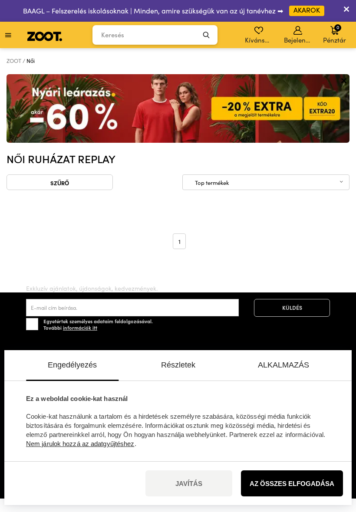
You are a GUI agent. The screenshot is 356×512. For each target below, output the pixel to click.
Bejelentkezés (298, 40)
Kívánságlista (259, 40)
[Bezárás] (346, 10)
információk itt (80, 327)
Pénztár (334, 33)
